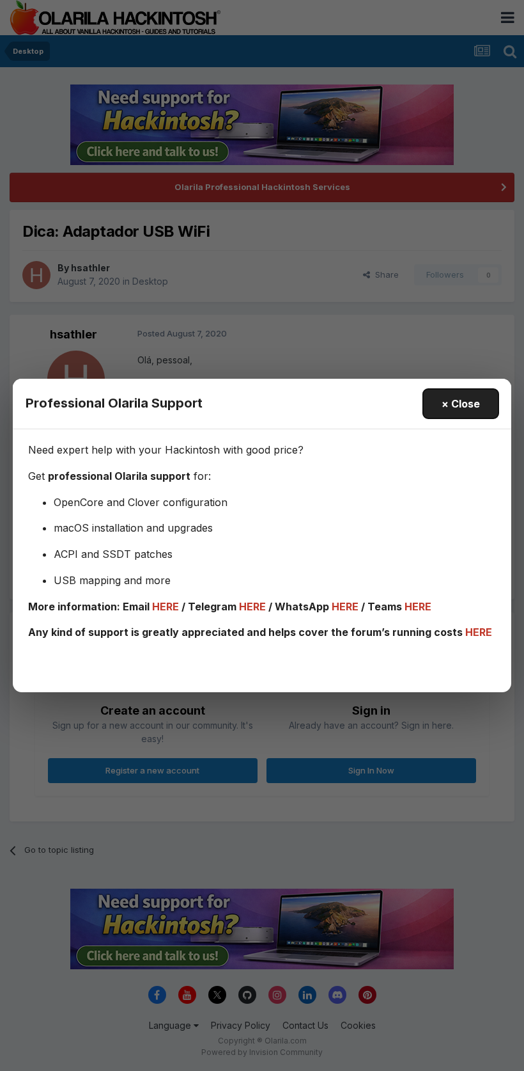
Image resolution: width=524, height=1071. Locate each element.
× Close (461, 403)
